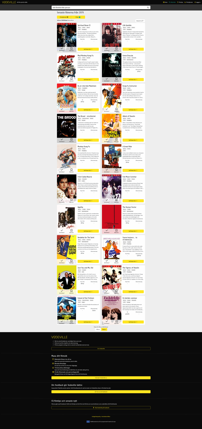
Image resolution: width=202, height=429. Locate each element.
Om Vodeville (101, 348)
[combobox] (101, 7)
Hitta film (173, 2)
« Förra (98, 329)
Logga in (198, 2)
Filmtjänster (189, 2)
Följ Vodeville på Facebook (101, 407)
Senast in (138, 21)
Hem (166, 2)
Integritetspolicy (96, 416)
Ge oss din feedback (101, 391)
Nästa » (104, 329)
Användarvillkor (105, 416)
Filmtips (180, 2)
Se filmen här (87, 49)
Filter (78, 17)
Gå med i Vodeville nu (101, 377)
